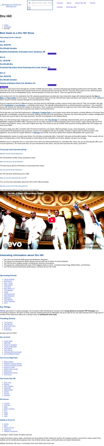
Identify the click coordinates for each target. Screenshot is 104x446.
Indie (6, 407)
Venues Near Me (80, 3)
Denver (6, 393)
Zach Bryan (8, 350)
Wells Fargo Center (11, 369)
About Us (7, 429)
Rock (6, 412)
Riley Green (8, 285)
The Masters (8, 290)
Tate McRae (8, 299)
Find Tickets (52, 53)
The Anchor (8, 322)
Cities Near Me (71, 7)
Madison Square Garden (13, 363)
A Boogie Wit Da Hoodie (13, 352)
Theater (92, 3)
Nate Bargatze (9, 296)
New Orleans (9, 386)
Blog (5, 426)
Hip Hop (7, 405)
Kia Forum (8, 374)
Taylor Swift (8, 341)
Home (6, 25)
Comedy (59, 7)
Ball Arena (8, 371)
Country (7, 403)
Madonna (7, 297)
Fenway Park (45, 112)
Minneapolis (8, 390)
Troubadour (9, 105)
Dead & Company (10, 345)
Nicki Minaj (8, 348)
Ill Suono (7, 328)
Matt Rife (7, 343)
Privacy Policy (9, 427)
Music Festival (9, 409)
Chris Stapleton (9, 301)
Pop (5, 410)
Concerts (60, 3)
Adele (6, 292)
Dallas (6, 392)
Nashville (7, 388)
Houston (7, 395)
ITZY (6, 303)
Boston (36, 112)
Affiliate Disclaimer (11, 431)
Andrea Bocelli (9, 294)
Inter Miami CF (9, 288)
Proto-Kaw (8, 329)
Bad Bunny (8, 281)
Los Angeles (20, 105)
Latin (6, 416)
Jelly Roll (7, 287)
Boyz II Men (12, 98)
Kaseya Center (9, 367)
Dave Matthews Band (12, 354)
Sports (69, 3)
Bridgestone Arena (10, 373)
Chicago (36, 132)
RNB (6, 414)
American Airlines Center (13, 365)
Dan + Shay (8, 283)
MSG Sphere (8, 362)
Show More (4, 87)
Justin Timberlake (10, 346)
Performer (7, 27)
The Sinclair (52, 120)
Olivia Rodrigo (9, 279)
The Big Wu (8, 324)
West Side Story (10, 326)
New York (7, 382)
